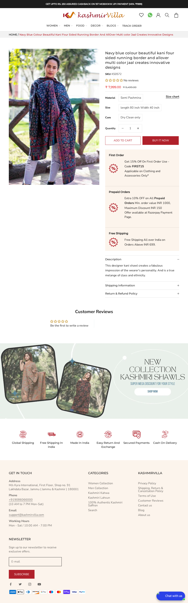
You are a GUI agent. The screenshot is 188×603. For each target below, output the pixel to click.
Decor (95, 25)
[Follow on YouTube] (39, 584)
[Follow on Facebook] (10, 584)
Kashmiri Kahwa (98, 493)
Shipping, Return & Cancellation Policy (150, 489)
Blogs (111, 25)
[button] (114, 80)
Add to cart (123, 140)
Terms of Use (147, 496)
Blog (141, 510)
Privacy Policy (147, 483)
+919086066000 (21, 500)
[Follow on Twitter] (20, 584)
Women (52, 25)
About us (144, 515)
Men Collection (98, 488)
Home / (14, 34)
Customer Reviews (150, 501)
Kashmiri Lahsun (99, 498)
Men (67, 25)
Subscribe (21, 574)
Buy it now (160, 140)
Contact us (145, 505)
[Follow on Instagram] (30, 584)
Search (92, 510)
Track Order (132, 25)
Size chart (172, 97)
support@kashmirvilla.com (26, 515)
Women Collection (100, 483)
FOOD (80, 25)
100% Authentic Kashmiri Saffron (105, 503)
